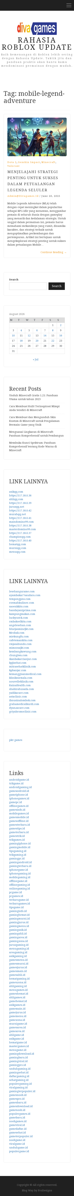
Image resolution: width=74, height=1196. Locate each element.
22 (52, 340)
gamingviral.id (18, 1061)
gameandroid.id (19, 791)
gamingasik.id (18, 929)
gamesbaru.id (17, 1102)
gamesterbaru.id (19, 824)
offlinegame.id (18, 881)
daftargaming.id (19, 1076)
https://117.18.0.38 (20, 525)
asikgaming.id (18, 956)
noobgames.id (18, 1121)
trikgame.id (16, 783)
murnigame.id (18, 1023)
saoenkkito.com (18, 606)
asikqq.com (16, 491)
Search (13, 279)
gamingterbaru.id (20, 866)
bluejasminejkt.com (21, 629)
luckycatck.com (18, 617)
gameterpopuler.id (21, 1136)
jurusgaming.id (19, 944)
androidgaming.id (20, 787)
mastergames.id (19, 1046)
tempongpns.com (20, 599)
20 (37, 340)
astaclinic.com (18, 696)
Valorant (13, 166)
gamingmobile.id (19, 847)
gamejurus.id (17, 1012)
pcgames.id (16, 896)
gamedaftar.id (18, 1128)
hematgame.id (18, 1042)
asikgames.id (17, 1004)
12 (29, 335)
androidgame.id (19, 779)
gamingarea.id (18, 937)
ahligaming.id (18, 986)
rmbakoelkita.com (20, 621)
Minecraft (48, 162)
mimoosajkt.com (19, 647)
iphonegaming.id (20, 873)
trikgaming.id (17, 854)
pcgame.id (15, 892)
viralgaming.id (18, 1087)
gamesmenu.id (18, 959)
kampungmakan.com (22, 614)
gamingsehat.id (19, 1072)
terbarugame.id (19, 899)
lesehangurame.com (22, 591)
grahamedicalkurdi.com (24, 704)
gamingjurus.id (19, 922)
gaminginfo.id (18, 911)
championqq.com (20, 536)
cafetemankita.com (21, 640)
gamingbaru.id (18, 1057)
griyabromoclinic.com (22, 711)
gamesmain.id (18, 971)
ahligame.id (16, 1035)
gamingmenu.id (19, 926)
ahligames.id (17, 997)
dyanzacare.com (19, 707)
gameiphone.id (18, 794)
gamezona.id (17, 1020)
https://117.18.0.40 (20, 540)
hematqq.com (17, 544)
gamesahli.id (17, 974)
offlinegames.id (19, 806)
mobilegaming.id (19, 877)
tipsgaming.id (17, 851)
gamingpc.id (17, 858)
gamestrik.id (17, 836)
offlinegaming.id (19, 884)
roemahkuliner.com (21, 602)
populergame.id (19, 1151)
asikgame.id (16, 1038)
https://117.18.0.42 (20, 510)
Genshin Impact (29, 162)
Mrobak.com (16, 632)
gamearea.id (17, 1031)
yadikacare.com (19, 692)
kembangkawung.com (22, 651)
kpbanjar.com (17, 670)
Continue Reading (54, 252)
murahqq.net (17, 514)
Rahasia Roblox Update (37, 43)
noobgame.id (17, 1140)
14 (44, 335)
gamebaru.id (17, 1117)
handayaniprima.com (22, 610)
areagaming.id (18, 952)
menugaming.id (19, 948)
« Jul (35, 359)
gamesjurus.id (18, 967)
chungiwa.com (18, 655)
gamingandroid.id (20, 862)
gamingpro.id (17, 1065)
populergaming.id (20, 1083)
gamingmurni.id (19, 918)
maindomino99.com (21, 521)
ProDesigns (45, 1190)
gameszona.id (17, 982)
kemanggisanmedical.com (25, 674)
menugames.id (18, 989)
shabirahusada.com (21, 689)
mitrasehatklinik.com (22, 666)
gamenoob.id (17, 1110)
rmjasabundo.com (20, 644)
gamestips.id (17, 828)
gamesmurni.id (18, 963)
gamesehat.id (17, 1132)
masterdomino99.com (22, 529)
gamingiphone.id (20, 843)
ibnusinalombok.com (22, 700)
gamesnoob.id (18, 1095)
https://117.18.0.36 (20, 495)
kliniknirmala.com (20, 677)
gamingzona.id (18, 941)
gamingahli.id (18, 933)
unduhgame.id (18, 1147)
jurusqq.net (16, 506)
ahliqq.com (16, 499)
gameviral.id (17, 1125)
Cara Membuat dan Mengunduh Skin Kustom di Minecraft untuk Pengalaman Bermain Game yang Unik (34, 421)
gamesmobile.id (19, 817)
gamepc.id (15, 802)
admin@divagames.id (23, 196)
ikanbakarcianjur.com (23, 659)
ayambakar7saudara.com (24, 595)
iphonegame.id (18, 869)
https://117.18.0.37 (20, 533)
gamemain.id (17, 1008)
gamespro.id (17, 1098)
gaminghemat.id (19, 914)
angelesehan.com (20, 625)
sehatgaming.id (19, 1080)
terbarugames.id (19, 903)
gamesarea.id (17, 1027)
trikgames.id (17, 839)
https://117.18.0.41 (20, 518)
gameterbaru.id (19, 832)
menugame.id (17, 1050)
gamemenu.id (17, 1016)
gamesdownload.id (21, 1106)
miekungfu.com (19, 636)
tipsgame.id (16, 907)
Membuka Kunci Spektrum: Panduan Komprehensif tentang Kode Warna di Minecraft (33, 446)
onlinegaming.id (19, 888)
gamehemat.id (18, 1001)
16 (60, 335)
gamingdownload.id (21, 1053)
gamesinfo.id (17, 809)
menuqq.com (17, 551)
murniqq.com (17, 548)
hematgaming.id (19, 978)
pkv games (15, 740)
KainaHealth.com (20, 685)
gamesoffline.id (19, 821)
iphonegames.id (19, 798)
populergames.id (19, 1113)
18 (21, 340)
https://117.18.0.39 (20, 503)
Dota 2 (12, 162)
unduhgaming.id (20, 1068)
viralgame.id (17, 1143)
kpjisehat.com (17, 662)
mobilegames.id (19, 813)
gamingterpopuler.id (22, 1091)
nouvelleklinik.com (21, 681)
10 (13, 335)
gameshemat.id (18, 993)
